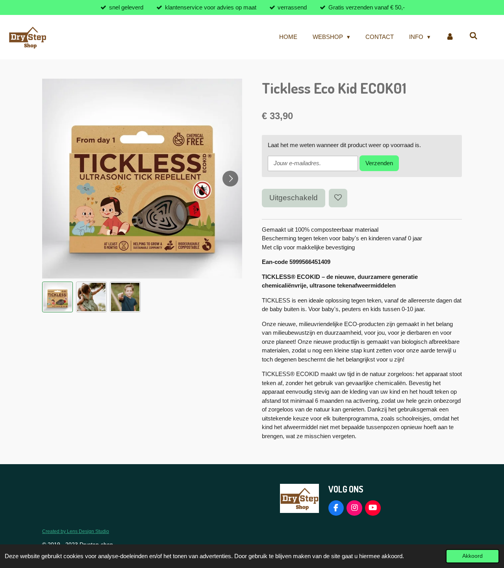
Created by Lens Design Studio (75, 531)
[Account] (450, 37)
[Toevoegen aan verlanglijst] (338, 198)
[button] (57, 297)
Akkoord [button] (472, 556)
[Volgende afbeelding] (230, 178)
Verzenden (379, 163)
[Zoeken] (473, 36)
